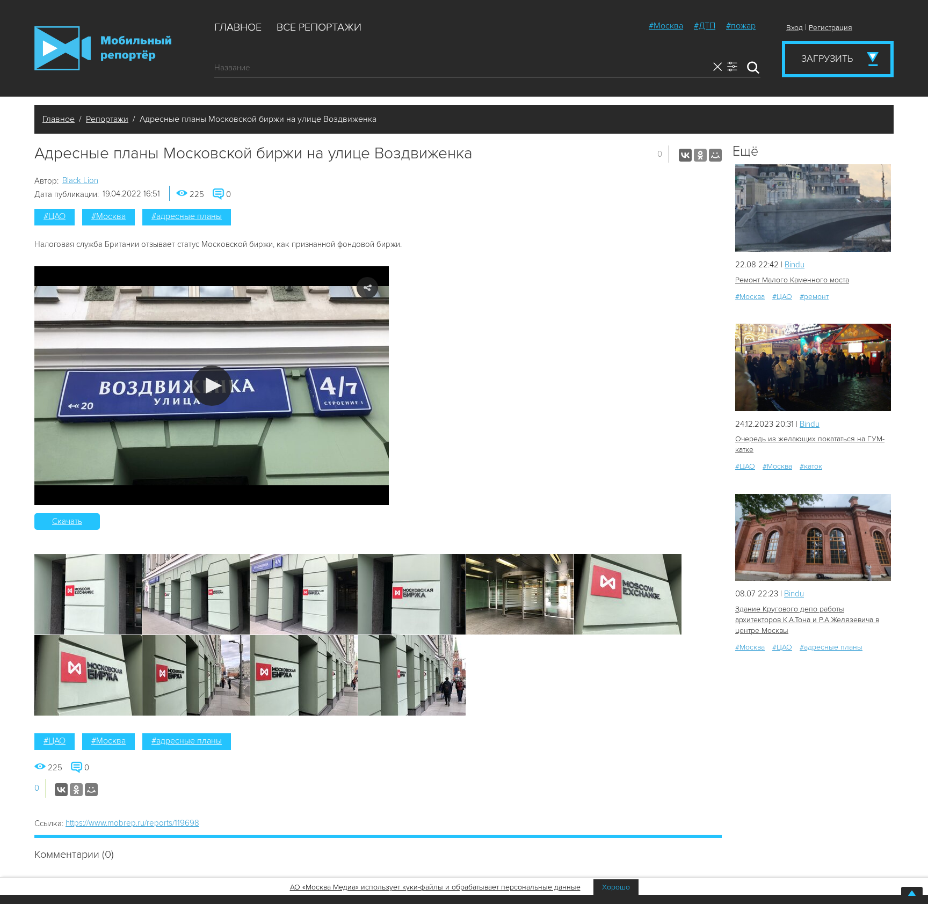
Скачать (67, 521)
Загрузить (827, 58)
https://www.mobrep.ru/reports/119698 (132, 823)
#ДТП (704, 25)
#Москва (666, 25)
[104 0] (813, 537)
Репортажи (107, 119)
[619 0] (813, 367)
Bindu (794, 264)
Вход (794, 27)
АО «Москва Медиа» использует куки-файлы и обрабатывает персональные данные (435, 887)
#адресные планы (186, 216)
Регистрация (830, 27)
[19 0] (813, 208)
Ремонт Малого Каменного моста (792, 280)
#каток (811, 466)
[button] (212, 386)
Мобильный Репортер (102, 48)
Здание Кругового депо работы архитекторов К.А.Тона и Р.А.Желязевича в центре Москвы (807, 619)
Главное (238, 27)
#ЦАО (55, 216)
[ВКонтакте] (685, 155)
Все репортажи (319, 27)
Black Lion (80, 180)
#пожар (741, 25)
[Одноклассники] (700, 155)
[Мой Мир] (715, 155)
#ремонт (814, 296)
